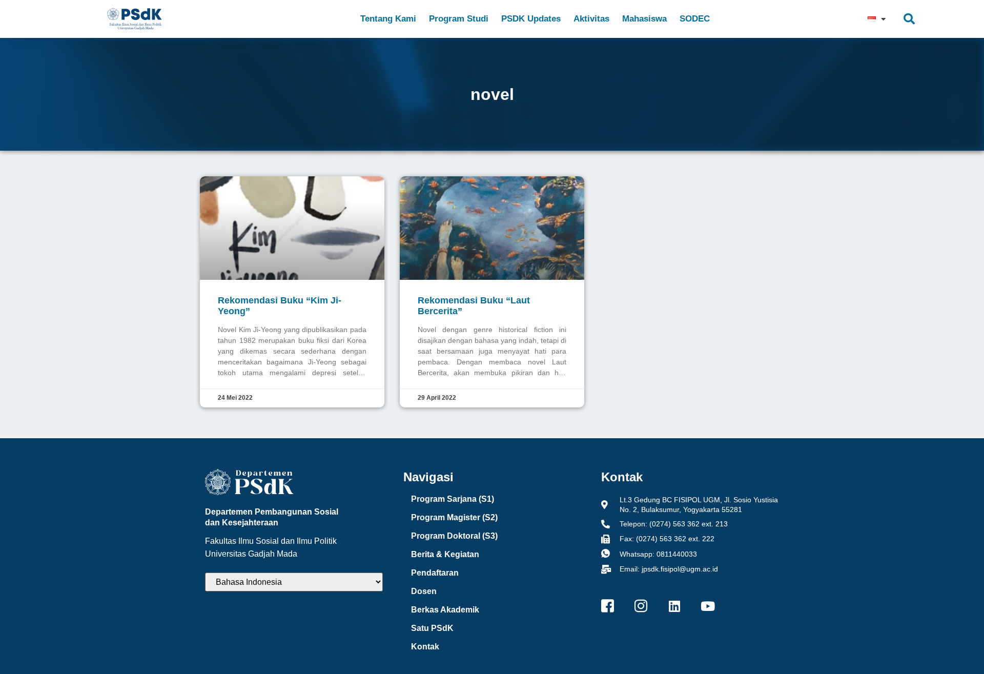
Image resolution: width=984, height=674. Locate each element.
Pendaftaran (435, 572)
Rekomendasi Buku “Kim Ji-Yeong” (279, 305)
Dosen (424, 591)
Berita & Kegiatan (445, 554)
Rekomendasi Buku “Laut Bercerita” (474, 305)
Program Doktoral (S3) (454, 536)
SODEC (695, 19)
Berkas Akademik (445, 609)
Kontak (425, 646)
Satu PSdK (432, 628)
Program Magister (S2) (454, 517)
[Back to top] (956, 646)
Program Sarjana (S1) (452, 499)
